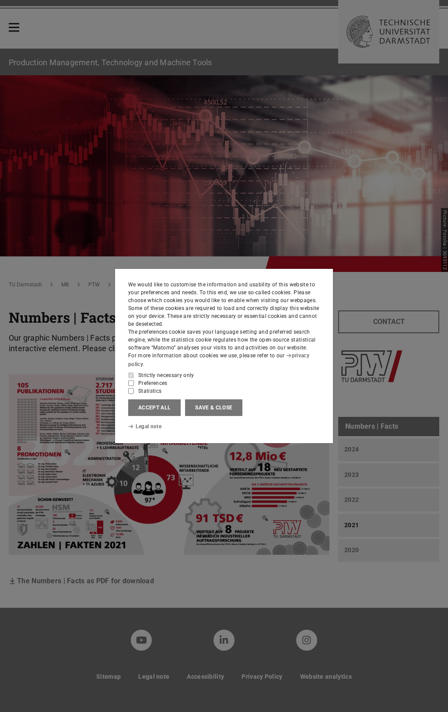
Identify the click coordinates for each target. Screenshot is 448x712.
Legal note (148, 426)
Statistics (149, 391)
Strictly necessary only (166, 375)
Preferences (153, 383)
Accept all (154, 408)
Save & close (213, 408)
